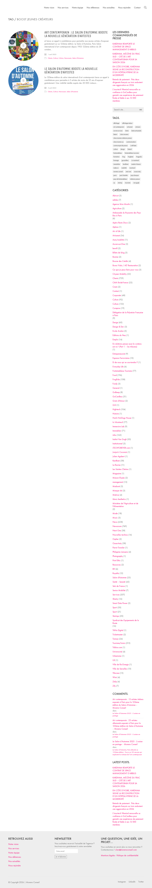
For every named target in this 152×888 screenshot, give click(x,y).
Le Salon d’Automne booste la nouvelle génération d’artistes (71, 70)
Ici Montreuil (135, 160)
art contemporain (119, 127)
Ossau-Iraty (137, 171)
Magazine (117, 473)
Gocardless (125, 160)
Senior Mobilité (119, 590)
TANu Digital (118, 630)
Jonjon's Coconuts (120, 452)
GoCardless (117, 396)
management (118, 482)
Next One (128, 171)
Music (115, 518)
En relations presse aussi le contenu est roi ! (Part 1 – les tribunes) (127, 345)
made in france (135, 164)
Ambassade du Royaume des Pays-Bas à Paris (127, 214)
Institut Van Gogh (120, 439)
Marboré (116, 486)
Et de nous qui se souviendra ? (125, 362)
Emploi (115, 339)
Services (116, 594)
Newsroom (67, 58)
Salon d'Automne (78, 58)
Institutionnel (118, 443)
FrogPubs (139, 157)
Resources (117, 565)
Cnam (115, 287)
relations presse (135, 179)
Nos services (13, 848)
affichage (116, 123)
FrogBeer (130, 157)
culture (116, 149)
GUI (114, 405)
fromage (116, 160)
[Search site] (145, 8)
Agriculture (117, 208)
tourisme (127, 183)
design (123, 149)
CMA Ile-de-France (120, 282)
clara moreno (124, 134)
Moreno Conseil (118, 171)
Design (115, 322)
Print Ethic (117, 560)
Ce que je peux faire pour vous (125, 270)
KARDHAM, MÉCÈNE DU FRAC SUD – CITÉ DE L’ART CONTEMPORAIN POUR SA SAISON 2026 (126, 58)
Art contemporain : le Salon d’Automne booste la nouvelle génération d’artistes (76, 34)
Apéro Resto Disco (120, 222)
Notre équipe (13, 853)
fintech (130, 149)
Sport (115, 607)
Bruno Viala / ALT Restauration (125, 265)
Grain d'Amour (119, 401)
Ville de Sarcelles (120, 669)
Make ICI (116, 168)
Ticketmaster (118, 634)
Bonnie (115, 257)
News (115, 522)
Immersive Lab (118, 426)
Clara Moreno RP (118, 142)
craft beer (133, 145)
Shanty (115, 599)
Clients (50, 58)
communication (131, 142)
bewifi (115, 248)
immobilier (117, 164)
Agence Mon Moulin (121, 204)
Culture (55, 58)
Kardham (125, 164)
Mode (115, 513)
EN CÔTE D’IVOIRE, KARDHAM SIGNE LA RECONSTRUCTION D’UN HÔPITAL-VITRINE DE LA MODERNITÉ (126, 70)
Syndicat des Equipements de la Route (126, 621)
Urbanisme (117, 656)
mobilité (124, 168)
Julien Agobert (119, 456)
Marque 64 (117, 490)
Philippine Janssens (120, 552)
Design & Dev (118, 327)
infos (114, 435)
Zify (114, 686)
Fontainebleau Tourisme (132, 153)
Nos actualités (14, 861)
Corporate (117, 295)
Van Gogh (136, 183)
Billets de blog (118, 252)
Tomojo (116, 639)
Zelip (115, 681)
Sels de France (119, 586)
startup (120, 183)
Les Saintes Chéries (120, 469)
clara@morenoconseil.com (126, 850)
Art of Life (117, 231)
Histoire (116, 413)
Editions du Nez (119, 335)
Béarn (115, 134)
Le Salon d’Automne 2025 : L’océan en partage (126, 714)
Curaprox (116, 308)
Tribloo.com (117, 647)
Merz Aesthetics (119, 499)
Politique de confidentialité (127, 855)
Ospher (116, 539)
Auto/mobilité (118, 240)
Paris (115, 175)
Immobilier (117, 431)
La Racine (117, 465)
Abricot (116, 195)
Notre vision (13, 844)
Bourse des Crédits (120, 261)
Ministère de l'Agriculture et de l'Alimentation (125, 505)
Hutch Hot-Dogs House (122, 418)
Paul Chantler (124, 175)
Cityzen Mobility (120, 274)
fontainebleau (118, 153)
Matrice (116, 495)
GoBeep (116, 392)
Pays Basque (135, 175)
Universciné (117, 651)
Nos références (14, 857)
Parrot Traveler (119, 547)
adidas (115, 200)
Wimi (115, 677)
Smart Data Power (120, 603)
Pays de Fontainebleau (120, 179)
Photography (118, 556)
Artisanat (116, 235)
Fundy (115, 384)
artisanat (129, 127)
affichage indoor (127, 123)
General (116, 388)
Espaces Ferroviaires (121, 358)
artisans (137, 127)
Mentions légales (108, 855)
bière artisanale (136, 131)
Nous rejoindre (14, 865)
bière (126, 131)
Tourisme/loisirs (119, 643)
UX (114, 660)
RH (114, 569)
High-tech (116, 409)
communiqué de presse (120, 145)
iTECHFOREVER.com (121, 448)
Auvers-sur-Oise (118, 131)
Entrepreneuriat (119, 354)
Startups (116, 616)
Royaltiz (116, 573)
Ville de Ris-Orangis (121, 664)
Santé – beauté (119, 582)
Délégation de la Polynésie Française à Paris (128, 314)
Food (115, 375)
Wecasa (116, 673)
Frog (123, 157)
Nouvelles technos (120, 535)
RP (114, 183)
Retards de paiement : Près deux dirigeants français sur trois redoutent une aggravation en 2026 (127, 82)
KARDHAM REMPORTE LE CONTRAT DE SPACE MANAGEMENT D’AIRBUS (124, 47)
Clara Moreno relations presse (123, 138)
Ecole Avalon (118, 331)
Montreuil (132, 168)
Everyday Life (118, 366)
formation (116, 157)
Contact (116, 291)
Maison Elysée (119, 478)
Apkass (115, 227)
